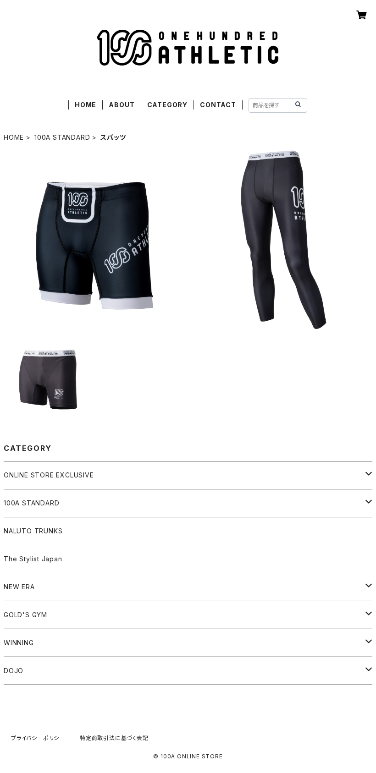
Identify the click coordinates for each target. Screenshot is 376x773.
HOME (85, 105)
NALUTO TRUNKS (33, 531)
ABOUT (121, 105)
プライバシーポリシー (38, 738)
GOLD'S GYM (25, 615)
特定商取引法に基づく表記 (114, 738)
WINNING (19, 643)
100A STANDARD (62, 137)
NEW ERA (19, 587)
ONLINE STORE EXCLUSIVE (49, 475)
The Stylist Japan (33, 559)
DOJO (13, 670)
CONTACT (218, 105)
